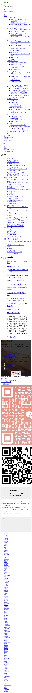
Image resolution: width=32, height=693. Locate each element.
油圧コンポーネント (13, 71)
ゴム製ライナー (11, 17)
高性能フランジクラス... (15, 266)
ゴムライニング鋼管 (16, 35)
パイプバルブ (14, 118)
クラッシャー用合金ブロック (22, 130)
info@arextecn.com (9, 11)
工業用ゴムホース (12, 99)
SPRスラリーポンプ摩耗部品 (19, 93)
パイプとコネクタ (12, 61)
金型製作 (13, 59)
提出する (3, 351)
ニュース (6, 133)
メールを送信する (6, 382)
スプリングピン (18, 128)
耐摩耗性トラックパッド (18, 23)
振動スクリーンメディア (14, 40)
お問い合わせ (8, 140)
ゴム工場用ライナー (16, 21)
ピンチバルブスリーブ (17, 116)
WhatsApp (7, 384)
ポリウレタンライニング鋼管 (19, 33)
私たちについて (8, 137)
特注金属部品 (14, 52)
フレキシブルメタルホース (18, 66)
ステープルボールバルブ (18, 119)
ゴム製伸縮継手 (15, 69)
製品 (5, 16)
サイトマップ (5, 378)
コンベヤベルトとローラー (18, 125)
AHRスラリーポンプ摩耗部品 (19, 88)
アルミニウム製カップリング (15, 132)
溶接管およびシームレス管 (18, 62)
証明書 (6, 138)
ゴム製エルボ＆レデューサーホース (17, 175)
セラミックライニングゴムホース (20, 29)
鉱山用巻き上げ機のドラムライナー (17, 165)
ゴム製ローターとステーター (19, 112)
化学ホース (14, 102)
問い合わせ (10, 337)
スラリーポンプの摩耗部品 (15, 87)
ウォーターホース (16, 106)
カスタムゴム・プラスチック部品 (14, 186)
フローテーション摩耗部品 (15, 107)
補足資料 (9, 123)
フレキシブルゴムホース (18, 31)
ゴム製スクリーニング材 (18, 48)
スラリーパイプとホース (14, 28)
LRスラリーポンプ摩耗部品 (19, 92)
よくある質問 (8, 135)
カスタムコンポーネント (14, 50)
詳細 (15, 337)
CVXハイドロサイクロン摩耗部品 (20, 90)
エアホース (14, 100)
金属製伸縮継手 (15, 68)
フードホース (14, 104)
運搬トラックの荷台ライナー (19, 19)
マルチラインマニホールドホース (20, 85)
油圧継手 (9, 215)
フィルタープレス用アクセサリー (20, 126)
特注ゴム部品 (14, 57)
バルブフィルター (16, 121)
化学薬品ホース (11, 231)
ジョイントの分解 (16, 64)
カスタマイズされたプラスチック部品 (18, 189)
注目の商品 (26, 376)
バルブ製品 (10, 114)
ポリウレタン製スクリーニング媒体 (17, 182)
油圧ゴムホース (15, 80)
